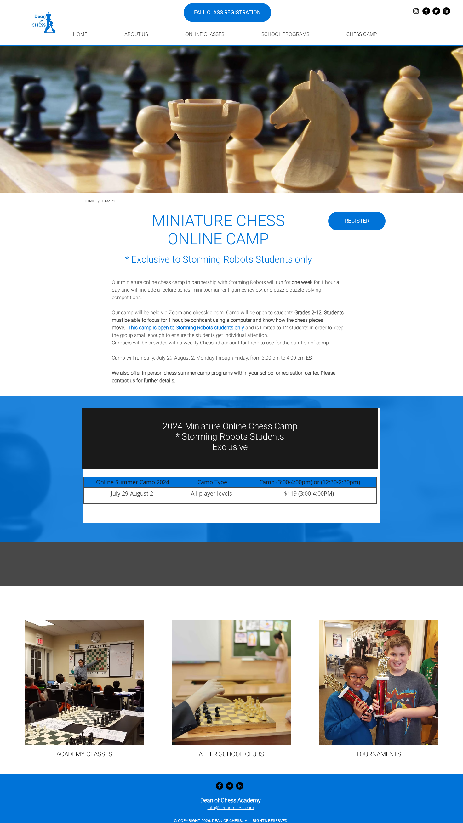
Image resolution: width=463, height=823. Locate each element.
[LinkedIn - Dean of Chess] (446, 11)
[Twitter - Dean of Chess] (436, 11)
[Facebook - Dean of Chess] (426, 11)
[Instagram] (416, 11)
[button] (149, 34)
